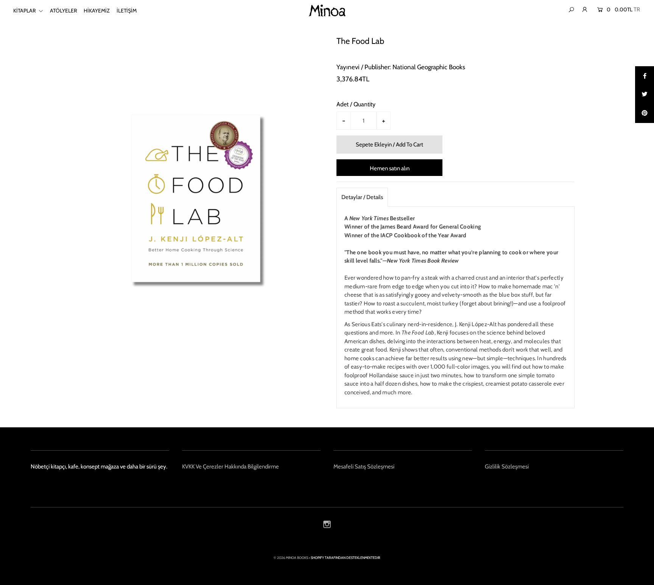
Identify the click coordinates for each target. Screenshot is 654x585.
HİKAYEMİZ (97, 10)
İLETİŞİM (127, 10)
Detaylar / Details (362, 197)
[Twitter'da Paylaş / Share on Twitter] (644, 94)
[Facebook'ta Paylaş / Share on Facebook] (644, 75)
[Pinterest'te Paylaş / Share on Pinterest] (644, 113)
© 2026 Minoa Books (291, 557)
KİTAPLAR (25, 10)
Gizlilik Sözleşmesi (507, 466)
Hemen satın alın (390, 168)
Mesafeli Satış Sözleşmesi (363, 466)
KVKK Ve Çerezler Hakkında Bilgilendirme (230, 466)
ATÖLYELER (63, 10)
